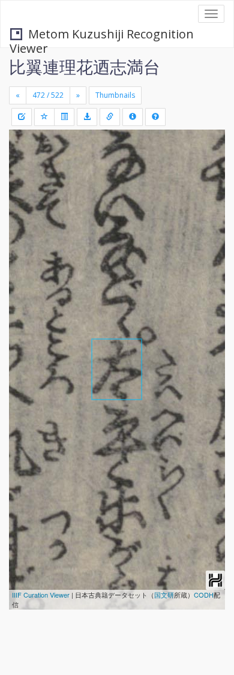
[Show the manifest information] (132, 117)
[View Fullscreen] (25, 190)
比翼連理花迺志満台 (84, 66)
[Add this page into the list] (44, 117)
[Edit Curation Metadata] (21, 117)
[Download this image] (87, 117)
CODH (204, 594)
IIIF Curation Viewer (41, 594)
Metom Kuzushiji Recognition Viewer (102, 35)
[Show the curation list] (64, 117)
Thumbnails (115, 95)
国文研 (164, 594)
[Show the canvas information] (110, 117)
